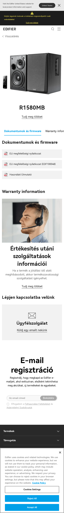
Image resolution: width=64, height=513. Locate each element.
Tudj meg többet (32, 23)
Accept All (32, 507)
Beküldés (48, 398)
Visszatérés (12, 36)
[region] (32, 480)
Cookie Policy (39, 483)
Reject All (32, 498)
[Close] (60, 452)
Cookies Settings (32, 489)
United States (47, 5)
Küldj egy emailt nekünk (32, 330)
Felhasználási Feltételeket (37, 404)
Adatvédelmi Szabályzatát (19, 407)
